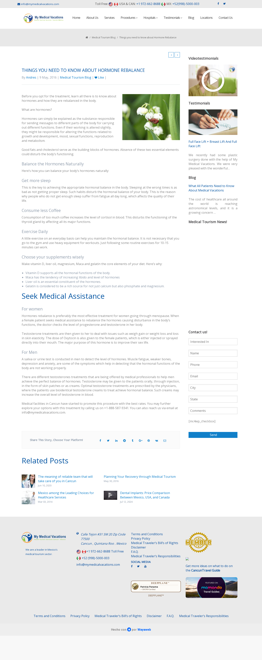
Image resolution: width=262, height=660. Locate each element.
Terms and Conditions (147, 534)
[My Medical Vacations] (43, 18)
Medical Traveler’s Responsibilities (155, 556)
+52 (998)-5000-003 (95, 558)
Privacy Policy (140, 538)
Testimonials (172, 18)
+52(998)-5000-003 (185, 4)
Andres (31, 77)
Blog (191, 18)
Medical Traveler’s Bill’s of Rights (154, 543)
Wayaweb (144, 629)
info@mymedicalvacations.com (40, 4)
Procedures (128, 18)
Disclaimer (138, 547)
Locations (206, 18)
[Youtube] (147, 568)
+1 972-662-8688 (148, 4)
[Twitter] (140, 568)
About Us (92, 18)
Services (109, 18)
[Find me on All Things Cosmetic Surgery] (211, 544)
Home (76, 18)
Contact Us (225, 18)
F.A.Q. (134, 552)
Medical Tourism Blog (103, 37)
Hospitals (149, 18)
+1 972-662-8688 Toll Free (105, 551)
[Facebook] (133, 568)
